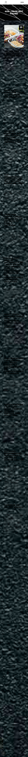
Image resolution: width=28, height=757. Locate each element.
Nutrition (13, 61)
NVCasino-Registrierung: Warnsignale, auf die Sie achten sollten (14, 455)
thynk (7, 60)
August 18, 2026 (18, 144)
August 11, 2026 (18, 284)
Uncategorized (10, 146)
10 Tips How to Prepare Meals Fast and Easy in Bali (13, 54)
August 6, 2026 (18, 417)
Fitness (8, 61)
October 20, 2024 (16, 60)
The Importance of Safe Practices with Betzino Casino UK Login (14, 179)
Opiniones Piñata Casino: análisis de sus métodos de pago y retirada (13, 220)
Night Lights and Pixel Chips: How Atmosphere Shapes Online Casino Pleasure (14, 320)
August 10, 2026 (18, 329)
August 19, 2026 (18, 99)
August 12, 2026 (18, 185)
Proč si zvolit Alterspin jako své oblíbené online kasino (13, 93)
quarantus (8, 99)
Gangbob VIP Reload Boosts (13, 506)
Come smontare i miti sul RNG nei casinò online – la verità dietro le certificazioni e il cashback (14, 366)
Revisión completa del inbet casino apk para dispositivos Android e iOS (12, 136)
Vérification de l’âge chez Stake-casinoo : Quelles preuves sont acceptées (13, 410)
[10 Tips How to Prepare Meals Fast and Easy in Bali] (14, 36)
